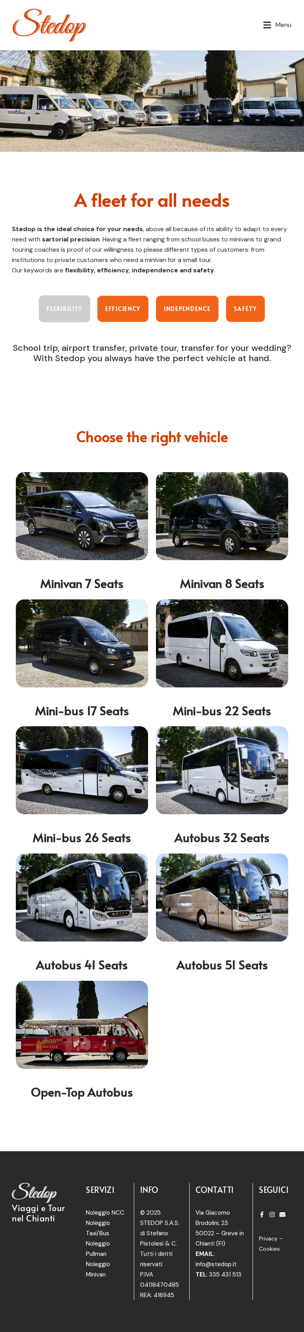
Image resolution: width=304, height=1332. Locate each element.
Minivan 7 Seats (82, 582)
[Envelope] (282, 1214)
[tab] (64, 308)
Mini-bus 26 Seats (82, 837)
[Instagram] (272, 1214)
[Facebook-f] (262, 1214)
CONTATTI (215, 1189)
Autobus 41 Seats (82, 964)
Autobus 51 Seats (222, 964)
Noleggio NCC (105, 1213)
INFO (149, 1189)
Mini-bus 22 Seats (222, 710)
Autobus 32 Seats (222, 837)
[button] (277, 25)
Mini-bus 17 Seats (82, 710)
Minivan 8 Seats (222, 582)
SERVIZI (100, 1189)
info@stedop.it (216, 1264)
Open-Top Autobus (82, 1091)
